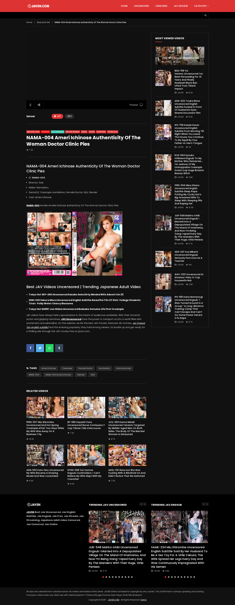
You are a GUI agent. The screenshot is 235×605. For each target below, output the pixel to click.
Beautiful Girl (43, 22)
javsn (167, 61)
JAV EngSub (181, 6)
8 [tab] (125, 577)
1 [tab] (103, 577)
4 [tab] (113, 577)
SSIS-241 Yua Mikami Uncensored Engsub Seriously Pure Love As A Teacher (188, 256)
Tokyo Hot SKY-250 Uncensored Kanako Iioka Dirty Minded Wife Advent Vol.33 (76, 294)
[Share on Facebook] (30, 348)
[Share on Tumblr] (59, 348)
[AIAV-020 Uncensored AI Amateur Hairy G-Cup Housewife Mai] (163, 282)
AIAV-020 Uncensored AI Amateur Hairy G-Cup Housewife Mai (189, 277)
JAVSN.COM (113, 599)
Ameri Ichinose (48, 368)
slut (93, 374)
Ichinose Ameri (123, 368)
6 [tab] (119, 577)
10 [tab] (132, 577)
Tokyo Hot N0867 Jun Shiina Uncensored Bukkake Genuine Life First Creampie (76, 309)
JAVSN (30, 512)
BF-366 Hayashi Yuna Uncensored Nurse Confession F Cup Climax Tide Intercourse (86, 425)
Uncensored (141, 6)
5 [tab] (116, 577)
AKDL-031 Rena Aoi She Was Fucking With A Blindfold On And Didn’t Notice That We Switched (126, 473)
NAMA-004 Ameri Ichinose (58, 374)
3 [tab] (109, 577)
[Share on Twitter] (40, 348)
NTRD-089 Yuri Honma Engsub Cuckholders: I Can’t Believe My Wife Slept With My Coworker (84, 474)
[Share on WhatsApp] (50, 348)
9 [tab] (128, 577)
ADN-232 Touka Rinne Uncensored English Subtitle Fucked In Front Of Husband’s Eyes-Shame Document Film (188, 107)
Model (84, 132)
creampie (67, 368)
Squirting (101, 132)
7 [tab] (122, 577)
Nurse (91, 132)
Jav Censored (58, 132)
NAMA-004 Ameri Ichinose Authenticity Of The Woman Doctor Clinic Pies (83, 169)
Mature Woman (72, 132)
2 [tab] (106, 577)
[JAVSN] (38, 6)
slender (81, 374)
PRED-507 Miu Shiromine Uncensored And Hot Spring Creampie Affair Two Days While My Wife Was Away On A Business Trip (45, 428)
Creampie (45, 132)
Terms (144, 599)
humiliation (104, 368)
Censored (161, 6)
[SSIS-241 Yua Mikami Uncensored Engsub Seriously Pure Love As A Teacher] (163, 259)
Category (200, 6)
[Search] (205, 15)
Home (124, 6)
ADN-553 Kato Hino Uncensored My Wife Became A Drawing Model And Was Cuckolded (45, 473)
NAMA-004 (34, 374)
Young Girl (113, 132)
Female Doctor (85, 368)
